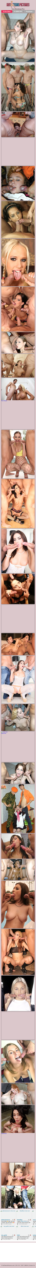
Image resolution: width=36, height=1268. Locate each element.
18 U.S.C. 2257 (19, 1265)
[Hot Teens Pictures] (18, 4)
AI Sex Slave (6, 11)
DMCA (26, 1265)
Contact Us (32, 1265)
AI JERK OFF (18, 11)
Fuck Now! (29, 11)
